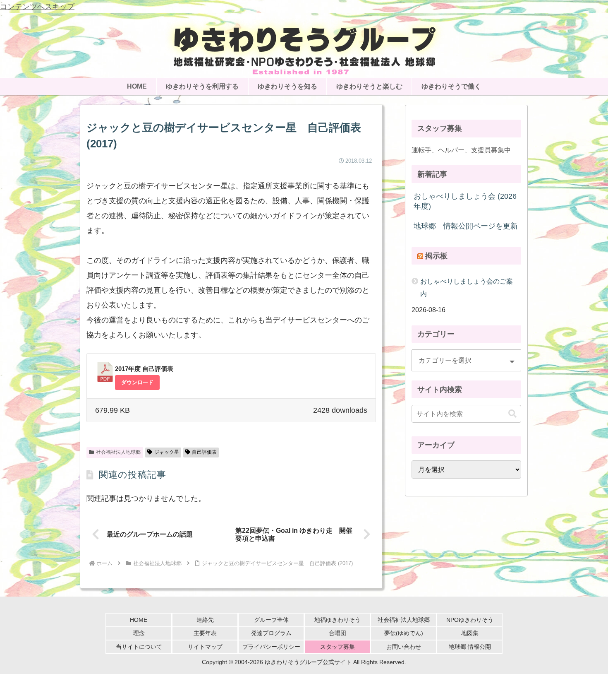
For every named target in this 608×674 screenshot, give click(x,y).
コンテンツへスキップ (37, 6)
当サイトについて (139, 646)
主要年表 (205, 633)
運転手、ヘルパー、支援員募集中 (461, 150)
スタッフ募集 (337, 646)
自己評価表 (204, 452)
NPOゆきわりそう (469, 619)
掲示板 (436, 256)
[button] (512, 414)
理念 (139, 633)
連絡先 (205, 619)
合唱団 (337, 633)
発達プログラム (271, 633)
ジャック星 (166, 452)
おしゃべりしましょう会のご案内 (466, 287)
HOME (138, 619)
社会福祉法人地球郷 (118, 452)
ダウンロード (137, 382)
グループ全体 (271, 619)
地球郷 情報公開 (470, 646)
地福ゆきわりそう (337, 619)
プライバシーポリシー (271, 646)
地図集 (470, 633)
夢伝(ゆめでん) (403, 633)
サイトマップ (205, 646)
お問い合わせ (403, 646)
